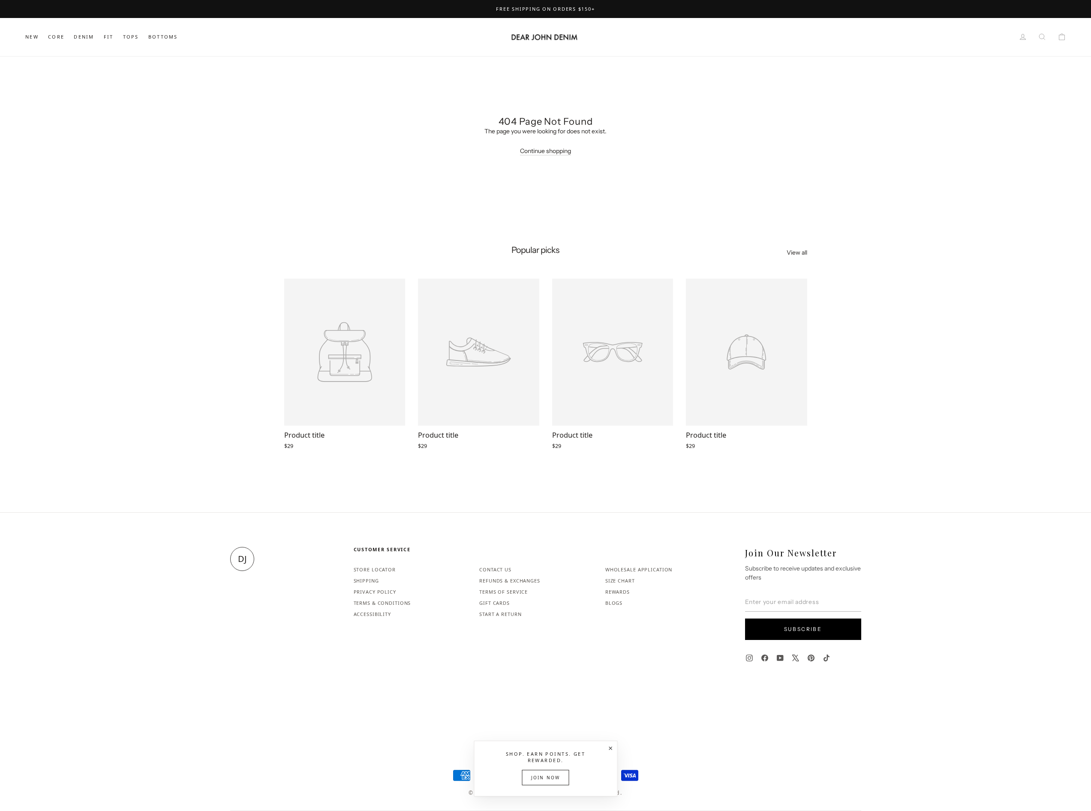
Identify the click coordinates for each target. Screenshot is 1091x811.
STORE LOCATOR (375, 569)
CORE (56, 36)
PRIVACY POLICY (375, 592)
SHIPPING (366, 580)
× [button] (610, 748)
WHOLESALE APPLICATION (638, 569)
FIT (109, 36)
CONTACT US (495, 569)
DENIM (84, 36)
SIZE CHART (620, 580)
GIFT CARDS (494, 603)
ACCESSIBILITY (372, 614)
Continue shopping (545, 151)
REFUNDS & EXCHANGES (509, 580)
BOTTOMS (162, 36)
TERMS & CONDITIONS (382, 603)
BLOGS (613, 603)
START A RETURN (500, 614)
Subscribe (803, 629)
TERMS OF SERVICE (503, 592)
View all (797, 252)
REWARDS (617, 592)
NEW (32, 36)
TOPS (131, 36)
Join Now (545, 778)
